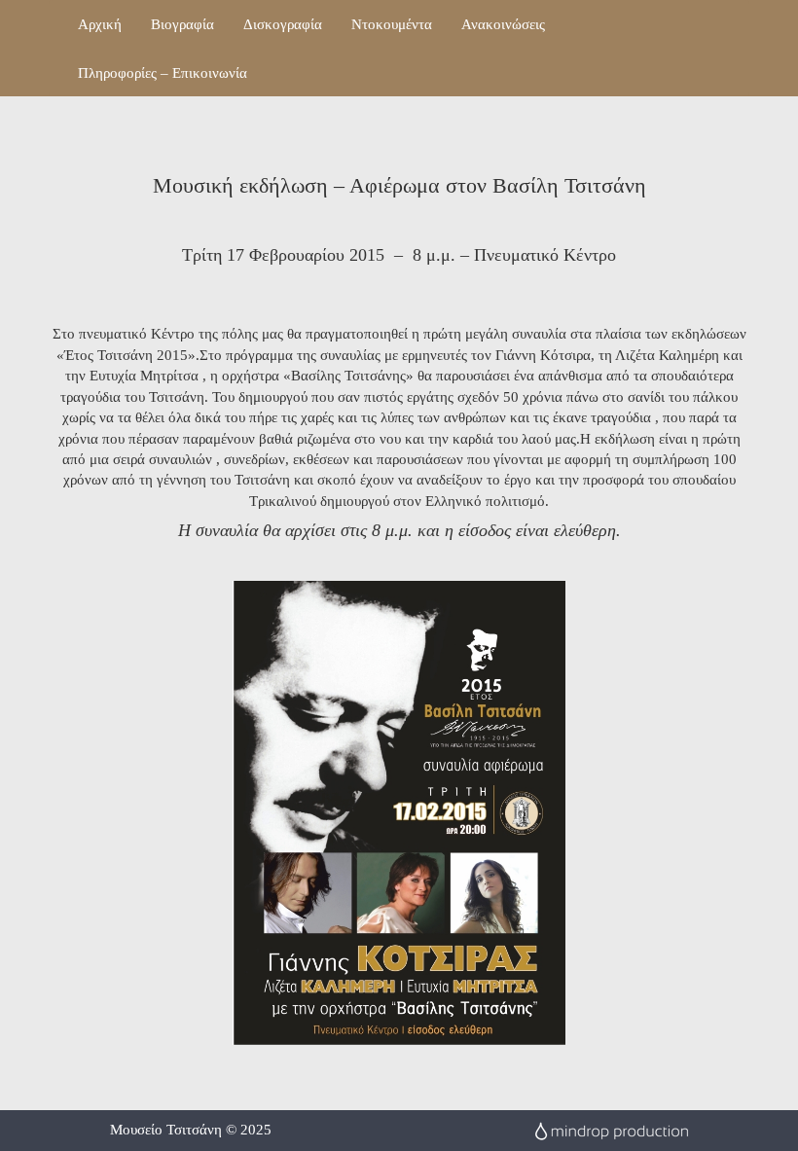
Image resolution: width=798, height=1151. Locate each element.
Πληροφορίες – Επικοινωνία (162, 73)
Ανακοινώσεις (503, 24)
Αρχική (100, 24)
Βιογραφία (182, 24)
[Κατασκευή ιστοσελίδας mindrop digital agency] (611, 1129)
